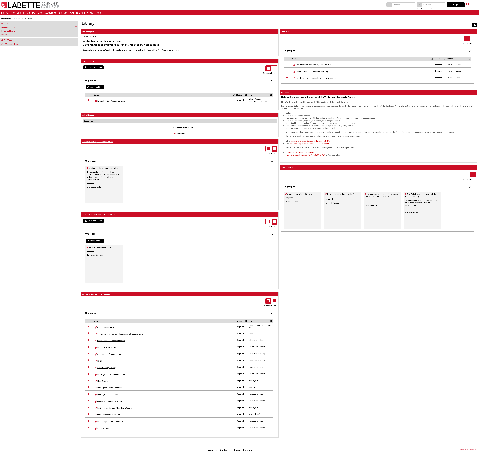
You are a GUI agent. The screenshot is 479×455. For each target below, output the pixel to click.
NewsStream (102, 381)
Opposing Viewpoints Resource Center (112, 401)
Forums (4, 34)
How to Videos (287, 167)
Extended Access (89, 61)
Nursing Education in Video (108, 394)
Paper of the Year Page (156, 50)
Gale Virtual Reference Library (109, 354)
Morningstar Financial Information (111, 374)
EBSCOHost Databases (106, 347)
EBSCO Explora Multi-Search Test (110, 421)
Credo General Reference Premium (111, 340)
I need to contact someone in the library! (312, 71)
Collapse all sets (269, 73)
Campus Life (34, 12)
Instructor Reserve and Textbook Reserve (99, 214)
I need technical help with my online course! (313, 65)
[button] (93, 67)
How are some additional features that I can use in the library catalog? (382, 195)
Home (4, 12)
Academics (50, 12)
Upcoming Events (89, 31)
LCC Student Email (11, 44)
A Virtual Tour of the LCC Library (300, 194)
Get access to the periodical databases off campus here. (120, 334)
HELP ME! (285, 31)
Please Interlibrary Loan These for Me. (97, 141)
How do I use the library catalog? (340, 194)
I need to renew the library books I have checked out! (317, 78)
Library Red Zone (25, 19)
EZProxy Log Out (104, 428)
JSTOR (99, 361)
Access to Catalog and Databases (96, 294)
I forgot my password (424, 9)
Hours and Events (8, 31)
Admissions (17, 12)
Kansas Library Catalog (106, 367)
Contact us (225, 450)
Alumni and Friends (81, 12)
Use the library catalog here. (108, 327)
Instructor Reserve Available (100, 247)
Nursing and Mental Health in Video (111, 388)
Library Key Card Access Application (111, 101)
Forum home (182, 133)
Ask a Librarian (88, 115)
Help (98, 12)
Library (63, 12)
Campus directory (243, 450)
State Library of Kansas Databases (111, 415)
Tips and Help (286, 92)
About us (212, 450)
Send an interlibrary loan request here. (104, 168)
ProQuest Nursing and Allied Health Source (114, 408)
